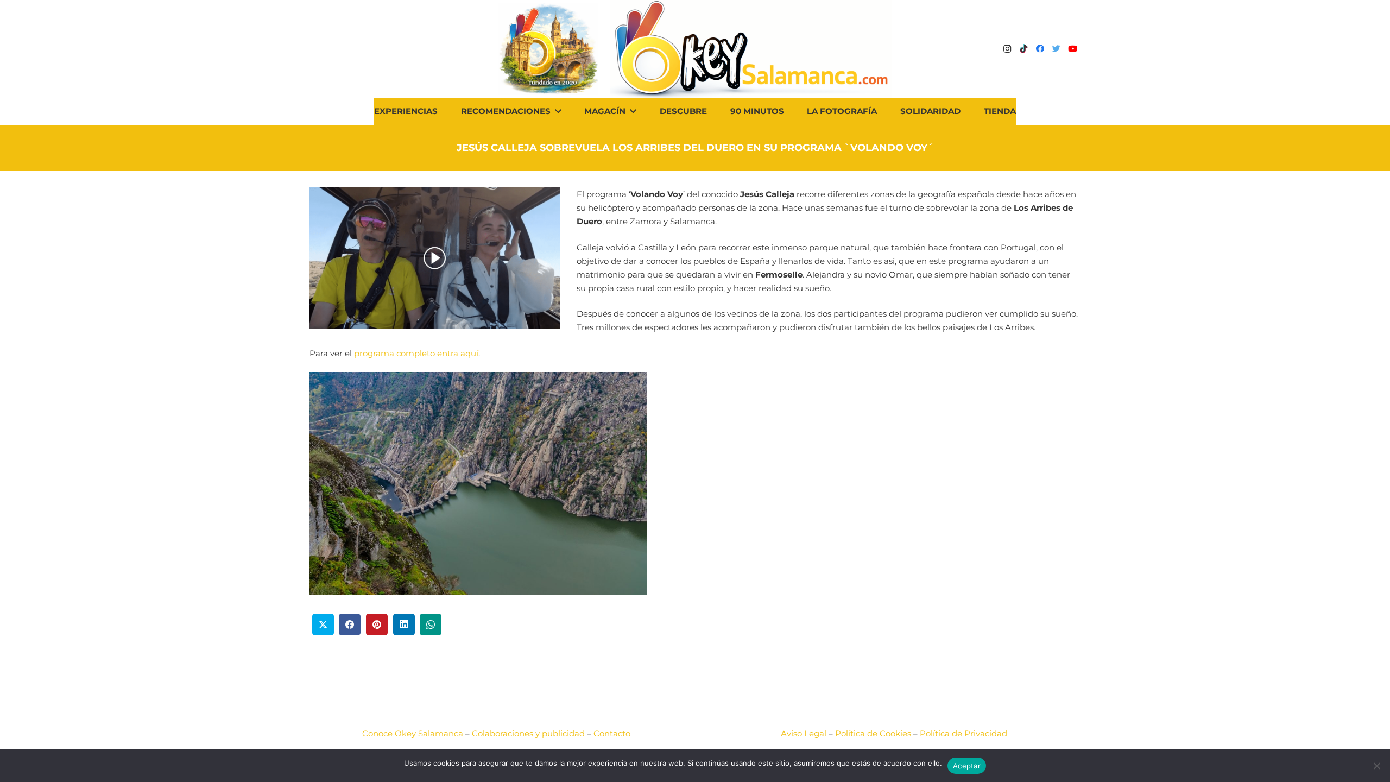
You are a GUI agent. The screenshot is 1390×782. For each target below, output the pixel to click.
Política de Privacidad (963, 733)
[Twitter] (1056, 49)
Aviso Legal (803, 733)
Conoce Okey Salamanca (412, 733)
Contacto (611, 733)
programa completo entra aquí (416, 353)
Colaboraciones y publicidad (528, 733)
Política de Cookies (873, 733)
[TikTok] (1023, 49)
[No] (1376, 765)
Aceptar (967, 765)
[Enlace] (751, 49)
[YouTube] (1072, 49)
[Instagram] (1007, 49)
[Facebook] (1040, 49)
